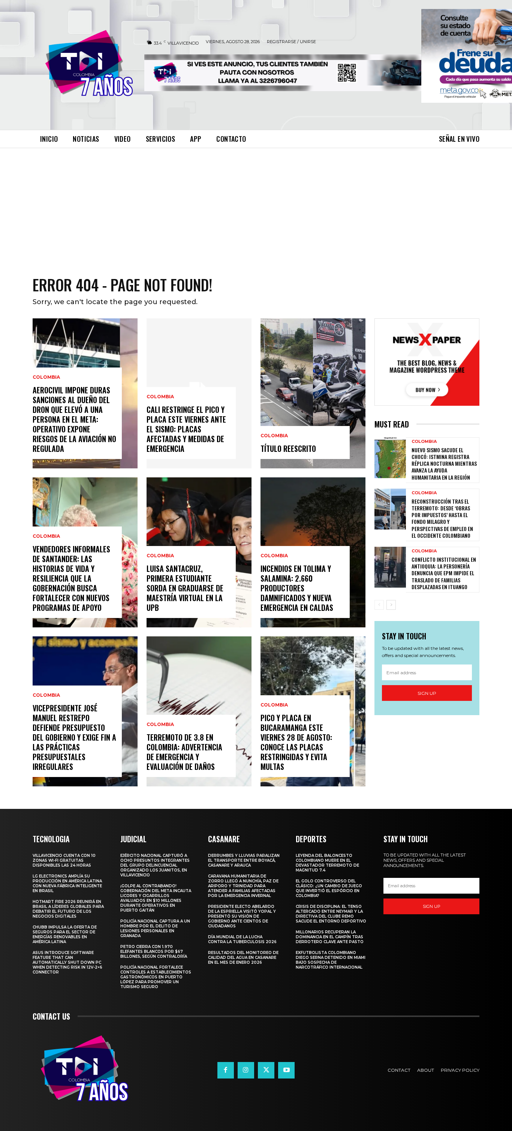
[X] (266, 1070)
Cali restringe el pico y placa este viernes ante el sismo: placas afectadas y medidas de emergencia (186, 429)
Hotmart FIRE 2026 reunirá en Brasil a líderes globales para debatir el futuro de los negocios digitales (68, 909)
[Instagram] (246, 1070)
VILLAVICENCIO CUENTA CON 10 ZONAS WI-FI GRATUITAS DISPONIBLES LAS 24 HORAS (64, 860)
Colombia (46, 377)
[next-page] (391, 605)
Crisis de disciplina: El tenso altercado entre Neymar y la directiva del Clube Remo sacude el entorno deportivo (331, 914)
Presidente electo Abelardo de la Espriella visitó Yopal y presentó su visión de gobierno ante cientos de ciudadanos (242, 916)
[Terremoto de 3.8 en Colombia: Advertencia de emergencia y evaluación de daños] (199, 711)
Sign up (427, 693)
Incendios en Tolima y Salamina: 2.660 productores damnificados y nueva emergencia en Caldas (296, 588)
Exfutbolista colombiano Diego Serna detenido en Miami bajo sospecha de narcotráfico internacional (330, 960)
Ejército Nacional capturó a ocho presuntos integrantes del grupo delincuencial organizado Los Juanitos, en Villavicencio (155, 865)
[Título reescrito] (312, 393)
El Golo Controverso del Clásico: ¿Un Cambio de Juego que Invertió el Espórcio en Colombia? (329, 888)
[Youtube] (286, 1070)
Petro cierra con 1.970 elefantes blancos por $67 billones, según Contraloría (153, 951)
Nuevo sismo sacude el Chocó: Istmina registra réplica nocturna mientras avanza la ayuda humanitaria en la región (444, 463)
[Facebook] (225, 1070)
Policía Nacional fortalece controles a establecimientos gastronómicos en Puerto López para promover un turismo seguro (155, 977)
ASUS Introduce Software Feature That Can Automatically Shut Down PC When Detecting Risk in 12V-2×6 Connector (67, 962)
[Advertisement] (256, 204)
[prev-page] (379, 605)
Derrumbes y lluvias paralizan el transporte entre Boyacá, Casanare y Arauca (244, 860)
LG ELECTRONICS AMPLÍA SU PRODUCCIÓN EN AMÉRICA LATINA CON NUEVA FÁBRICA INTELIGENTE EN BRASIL (67, 883)
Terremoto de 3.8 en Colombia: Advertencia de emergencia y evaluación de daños (184, 752)
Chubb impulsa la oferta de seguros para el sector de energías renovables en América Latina (65, 934)
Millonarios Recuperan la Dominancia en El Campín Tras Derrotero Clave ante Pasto (330, 937)
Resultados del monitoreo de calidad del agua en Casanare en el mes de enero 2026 (243, 957)
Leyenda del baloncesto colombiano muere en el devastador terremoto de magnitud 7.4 (327, 863)
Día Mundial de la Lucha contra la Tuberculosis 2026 (242, 939)
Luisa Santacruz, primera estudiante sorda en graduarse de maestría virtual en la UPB (185, 588)
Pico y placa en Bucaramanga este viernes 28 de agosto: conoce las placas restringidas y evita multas (296, 742)
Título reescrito (288, 448)
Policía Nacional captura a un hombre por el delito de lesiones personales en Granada (155, 928)
